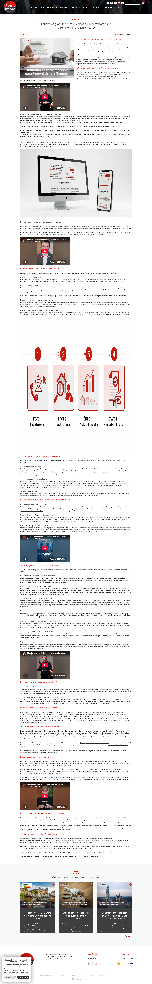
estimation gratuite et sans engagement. (85, 856)
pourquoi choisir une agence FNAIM (31, 511)
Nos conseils (64, 7)
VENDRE (42, 7)
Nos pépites (76, 7)
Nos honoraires (72, 975)
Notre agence (52, 7)
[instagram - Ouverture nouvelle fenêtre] (88, 963)
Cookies (110, 975)
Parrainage (97, 7)
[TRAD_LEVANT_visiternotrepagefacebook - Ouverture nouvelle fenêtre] (84, 963)
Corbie (105, 737)
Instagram (87, 613)
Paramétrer (9, 977)
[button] (129, 936)
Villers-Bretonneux (109, 130)
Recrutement (108, 7)
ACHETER (34, 7)
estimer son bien (49, 712)
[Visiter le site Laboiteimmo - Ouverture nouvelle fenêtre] (79, 979)
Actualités (86, 7)
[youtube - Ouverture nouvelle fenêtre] (96, 963)
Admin (92, 975)
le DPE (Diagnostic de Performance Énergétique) (94, 764)
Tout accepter (23, 977)
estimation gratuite (89, 751)
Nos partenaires (61, 975)
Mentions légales (83, 975)
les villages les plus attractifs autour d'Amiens (94, 743)
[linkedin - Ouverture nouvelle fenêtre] (92, 963)
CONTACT (119, 7)
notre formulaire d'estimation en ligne (61, 279)
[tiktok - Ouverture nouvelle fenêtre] (122, 3)
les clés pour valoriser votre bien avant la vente (46, 773)
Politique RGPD (101, 975)
